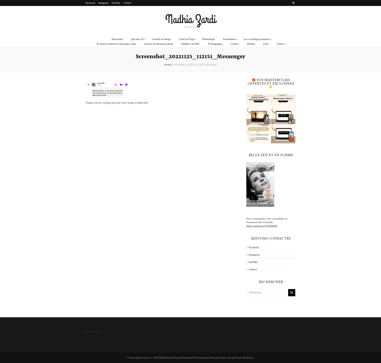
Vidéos (280, 43)
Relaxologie (208, 39)
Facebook (90, 2)
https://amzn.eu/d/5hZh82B (261, 225)
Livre (266, 43)
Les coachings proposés (256, 39)
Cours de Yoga (186, 39)
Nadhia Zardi (190, 19)
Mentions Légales (93, 331)
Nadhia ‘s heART (190, 43)
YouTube (115, 2)
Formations (229, 39)
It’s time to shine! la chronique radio (116, 43)
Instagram (103, 2)
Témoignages (215, 43)
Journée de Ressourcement (158, 43)
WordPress (247, 357)
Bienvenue (117, 39)
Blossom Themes (218, 357)
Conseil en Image (161, 39)
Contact (127, 2)
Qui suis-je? (137, 39)
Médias (251, 43)
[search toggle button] (293, 3)
